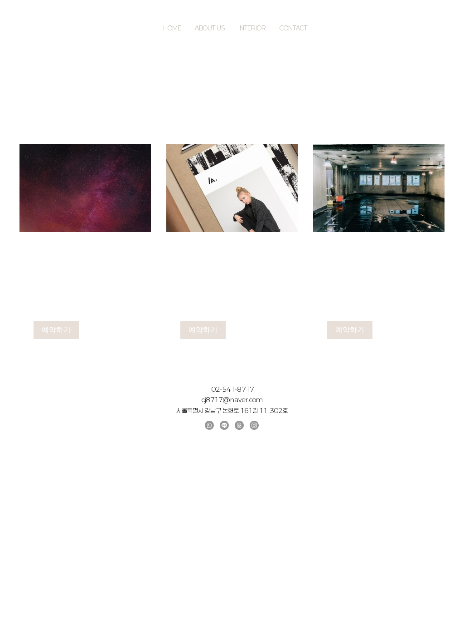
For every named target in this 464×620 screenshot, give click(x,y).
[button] (56, 330)
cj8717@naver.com (232, 399)
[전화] (209, 425)
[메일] (239, 425)
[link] (85, 253)
